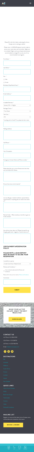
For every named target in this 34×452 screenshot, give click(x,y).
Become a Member (13, 425)
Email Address (7, 94)
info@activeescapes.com (12, 347)
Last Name (6, 68)
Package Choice (8, 108)
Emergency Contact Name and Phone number (15, 160)
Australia (5, 362)
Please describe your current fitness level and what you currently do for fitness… (16, 169)
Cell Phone (6, 142)
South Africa (6, 369)
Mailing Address (7, 129)
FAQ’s (4, 391)
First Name (6, 59)
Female (6, 82)
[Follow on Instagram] (8, 351)
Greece (5, 372)
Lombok (5, 375)
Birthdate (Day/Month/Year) (11, 85)
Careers (5, 401)
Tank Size (6, 114)
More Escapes (17, 319)
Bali (4, 359)
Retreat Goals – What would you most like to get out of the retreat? (16, 215)
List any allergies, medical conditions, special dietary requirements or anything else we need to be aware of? (16, 199)
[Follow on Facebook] (5, 351)
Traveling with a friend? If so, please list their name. (16, 120)
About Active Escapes (9, 388)
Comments (6, 278)
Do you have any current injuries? (11, 184)
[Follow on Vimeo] (12, 351)
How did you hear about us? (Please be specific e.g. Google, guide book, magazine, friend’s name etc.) (16, 231)
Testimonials (6, 398)
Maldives (5, 365)
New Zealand (6, 381)
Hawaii (5, 378)
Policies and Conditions (9, 267)
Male (6, 79)
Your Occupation (7, 151)
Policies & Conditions (8, 407)
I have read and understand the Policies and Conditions (14, 270)
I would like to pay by (8, 261)
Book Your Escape (8, 395)
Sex (4, 76)
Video (4, 404)
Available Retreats (8, 102)
